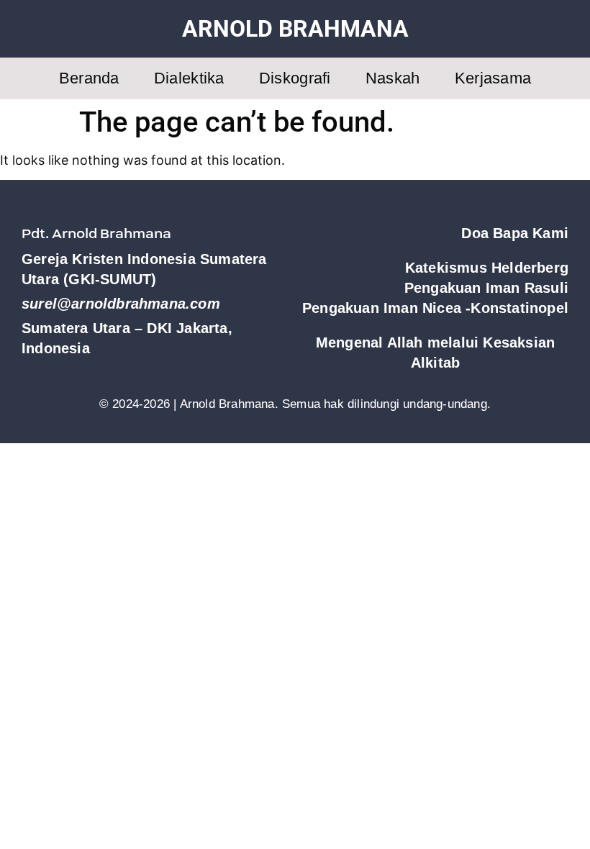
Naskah (393, 78)
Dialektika (189, 78)
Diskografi (295, 78)
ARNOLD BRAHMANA (295, 28)
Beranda (89, 78)
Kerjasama (493, 78)
